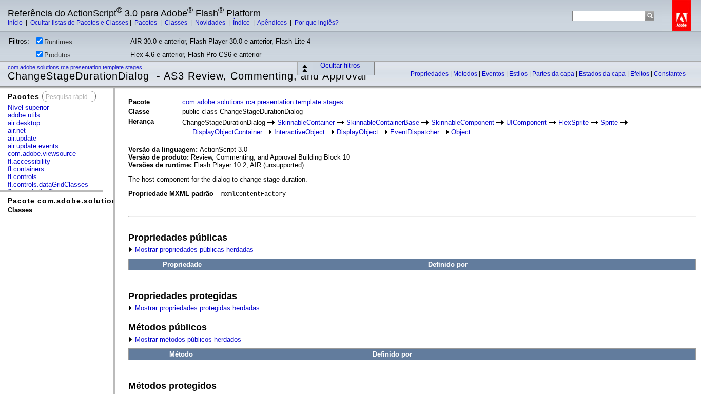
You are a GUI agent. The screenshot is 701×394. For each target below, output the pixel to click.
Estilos (519, 73)
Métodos (466, 73)
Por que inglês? (317, 22)
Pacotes (146, 22)
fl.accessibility (29, 161)
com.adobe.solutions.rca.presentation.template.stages (76, 67)
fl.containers (26, 169)
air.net (17, 130)
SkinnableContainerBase (382, 122)
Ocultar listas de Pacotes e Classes (79, 22)
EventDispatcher (414, 132)
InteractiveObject (299, 132)
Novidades (211, 22)
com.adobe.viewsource (42, 153)
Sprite (609, 122)
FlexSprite (573, 122)
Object (461, 132)
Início (16, 22)
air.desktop (24, 123)
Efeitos (640, 73)
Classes (177, 22)
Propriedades (430, 73)
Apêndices (272, 22)
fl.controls (22, 177)
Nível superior (28, 107)
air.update (22, 138)
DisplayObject (357, 132)
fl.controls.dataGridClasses (48, 184)
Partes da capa (554, 73)
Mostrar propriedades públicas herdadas (193, 249)
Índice (242, 22)
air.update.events (33, 146)
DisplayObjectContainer (227, 132)
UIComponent (526, 122)
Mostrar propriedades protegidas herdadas (196, 308)
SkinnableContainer (306, 122)
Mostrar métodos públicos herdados (187, 339)
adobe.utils (24, 115)
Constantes (670, 73)
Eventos (494, 73)
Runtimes (58, 42)
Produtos (57, 55)
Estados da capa (603, 73)
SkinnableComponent (462, 122)
